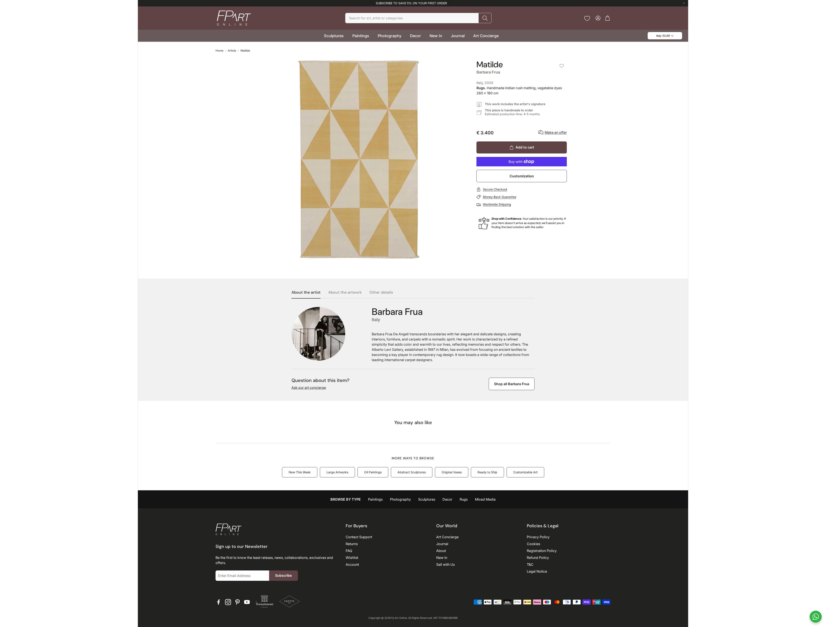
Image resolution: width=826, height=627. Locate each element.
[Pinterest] (237, 602)
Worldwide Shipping (497, 204)
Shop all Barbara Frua (511, 384)
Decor (447, 499)
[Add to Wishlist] (561, 66)
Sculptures (426, 499)
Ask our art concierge (308, 387)
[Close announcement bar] (684, 3)
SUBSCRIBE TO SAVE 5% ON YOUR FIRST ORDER (411, 3)
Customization (522, 176)
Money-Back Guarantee (499, 197)
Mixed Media (485, 499)
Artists (232, 50)
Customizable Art (525, 472)
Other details (381, 292)
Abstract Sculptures (412, 472)
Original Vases (452, 472)
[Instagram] (228, 602)
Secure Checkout (495, 189)
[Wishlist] (587, 18)
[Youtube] (247, 602)
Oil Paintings (373, 472)
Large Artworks (337, 472)
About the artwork (345, 292)
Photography (400, 499)
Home (219, 50)
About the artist (306, 292)
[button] (418, 18)
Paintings (375, 499)
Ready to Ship (487, 472)
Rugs (464, 499)
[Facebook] (219, 602)
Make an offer (556, 132)
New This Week (300, 472)
